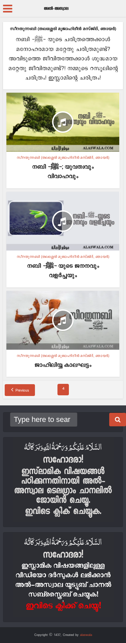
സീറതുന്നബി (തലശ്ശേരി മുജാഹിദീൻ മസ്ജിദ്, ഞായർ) (63, 157)
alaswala (86, 635)
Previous (22, 390)
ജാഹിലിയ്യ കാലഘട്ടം (63, 365)
